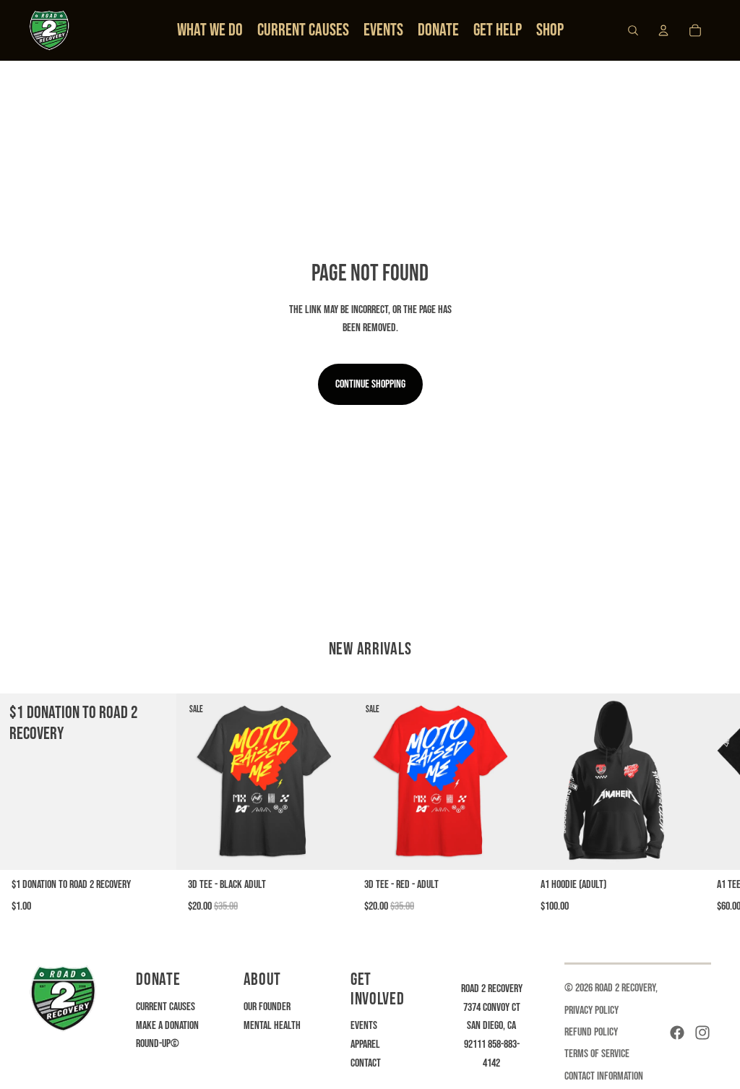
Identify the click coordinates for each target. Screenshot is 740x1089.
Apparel (365, 1044)
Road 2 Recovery (625, 988)
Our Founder (267, 1007)
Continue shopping (370, 384)
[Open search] (633, 30)
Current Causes (165, 1007)
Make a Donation (167, 1026)
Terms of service (596, 1054)
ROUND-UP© (157, 1044)
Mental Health (272, 1026)
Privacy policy (591, 1010)
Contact (365, 1063)
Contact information (603, 1076)
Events (363, 1026)
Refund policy (591, 1032)
